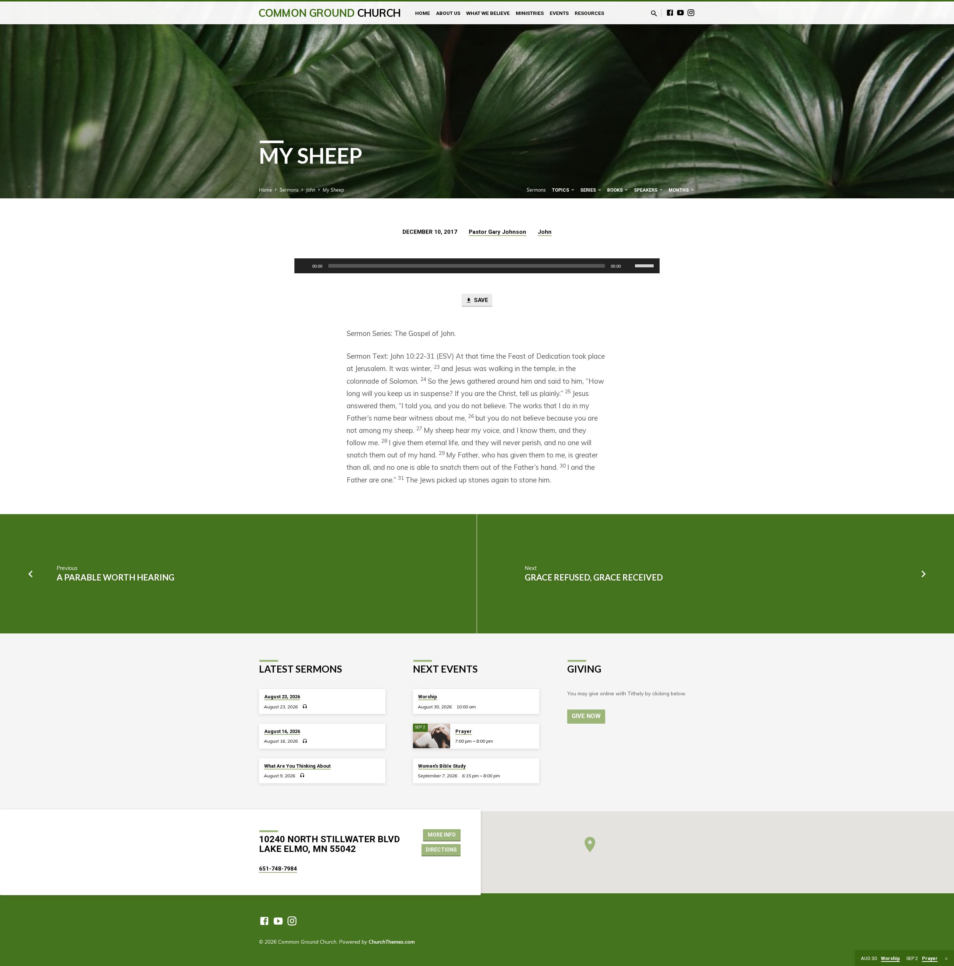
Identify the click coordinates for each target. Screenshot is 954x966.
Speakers (646, 190)
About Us (448, 13)
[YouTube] (680, 12)
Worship (427, 696)
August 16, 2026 (282, 731)
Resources (589, 13)
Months (679, 190)
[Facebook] (670, 12)
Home (422, 13)
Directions (441, 850)
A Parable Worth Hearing (115, 577)
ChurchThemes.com (392, 941)
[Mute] (629, 266)
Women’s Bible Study (442, 766)
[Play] (304, 266)
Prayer (463, 731)
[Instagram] (691, 12)
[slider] (645, 265)
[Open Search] (654, 13)
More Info (442, 835)
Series (588, 190)
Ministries (530, 13)
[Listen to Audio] (304, 706)
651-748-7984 (278, 868)
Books (615, 190)
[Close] (946, 959)
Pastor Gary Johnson (497, 232)
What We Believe (488, 13)
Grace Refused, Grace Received (594, 577)
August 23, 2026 (282, 696)
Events (559, 13)
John (310, 190)
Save (480, 300)
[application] (477, 265)
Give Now (586, 716)
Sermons (288, 190)
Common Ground (329, 12)
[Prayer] (431, 736)
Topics (561, 190)
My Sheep (333, 190)
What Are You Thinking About (297, 766)
